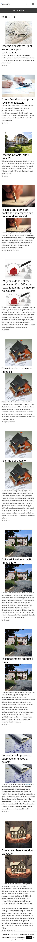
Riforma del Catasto (14, 460)
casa (5, 123)
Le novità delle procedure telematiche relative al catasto (17, 758)
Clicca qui (25, 940)
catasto (27, 784)
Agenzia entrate (9, 250)
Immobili (7, 65)
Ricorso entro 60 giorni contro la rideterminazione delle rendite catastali (17, 213)
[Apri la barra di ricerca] (27, 4)
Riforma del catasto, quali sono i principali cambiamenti (17, 49)
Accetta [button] (29, 937)
